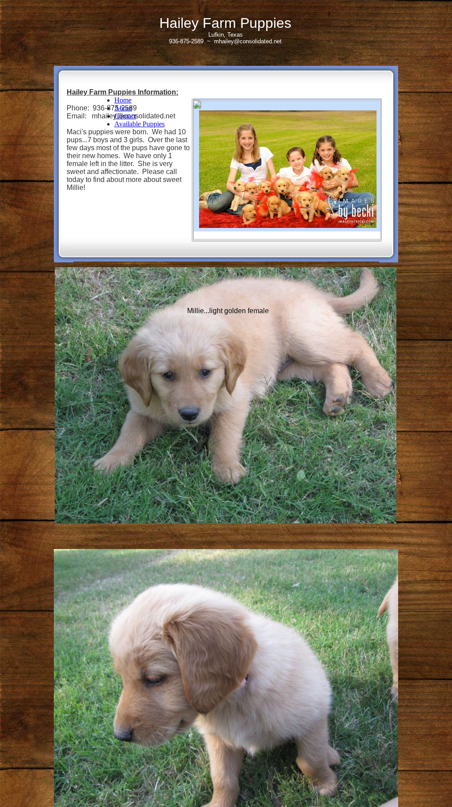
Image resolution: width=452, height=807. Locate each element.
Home (123, 100)
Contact (125, 116)
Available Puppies (139, 124)
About (123, 108)
